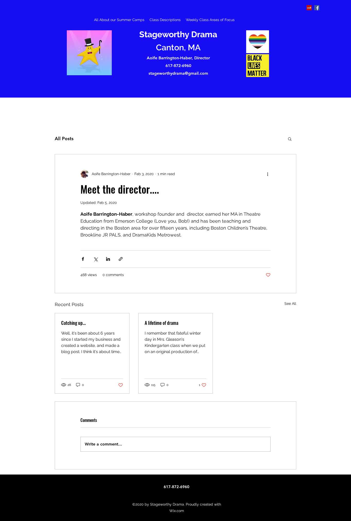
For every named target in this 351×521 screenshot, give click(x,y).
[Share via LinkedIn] (108, 259)
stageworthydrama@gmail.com (178, 73)
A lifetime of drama (161, 322)
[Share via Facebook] (82, 259)
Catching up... (73, 322)
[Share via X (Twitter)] (95, 259)
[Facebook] (316, 7)
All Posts (64, 138)
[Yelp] (309, 7)
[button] (289, 139)
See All (290, 303)
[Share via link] (120, 259)
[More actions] (267, 174)
